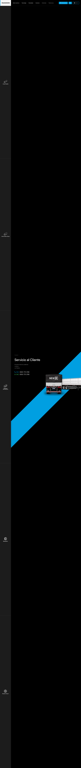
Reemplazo (5, 541)
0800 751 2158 (22, 372)
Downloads (44, 2)
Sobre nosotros (16, 2)
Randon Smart (5, 693)
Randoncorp (51, 2)
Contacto (37, 2)
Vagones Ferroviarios (5, 389)
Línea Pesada (5, 83)
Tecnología (24, 2)
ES (76, 2)
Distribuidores (64, 2)
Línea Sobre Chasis (5, 236)
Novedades (31, 2)
